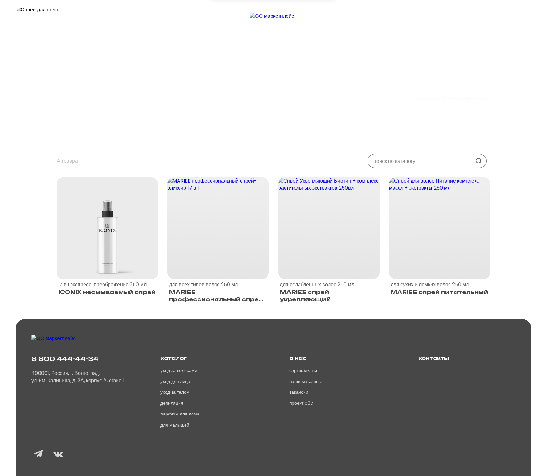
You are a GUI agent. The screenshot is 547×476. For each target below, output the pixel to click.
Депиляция (171, 403)
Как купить (167, 20)
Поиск (417, 20)
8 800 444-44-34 (65, 359)
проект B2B (301, 403)
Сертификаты (303, 370)
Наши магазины (305, 381)
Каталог (85, 20)
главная (426, 98)
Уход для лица (175, 381)
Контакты (460, 20)
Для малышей (174, 425)
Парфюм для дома (179, 414)
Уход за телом (175, 392)
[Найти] (479, 161)
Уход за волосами (178, 370)
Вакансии (375, 20)
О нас (124, 20)
